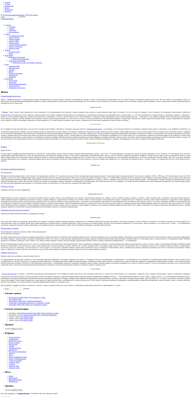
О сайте (7, 4)
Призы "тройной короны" (17, 359)
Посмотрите (9, 9)
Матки (11, 54)
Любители (12, 77)
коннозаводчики (14, 66)
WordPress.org (13, 381)
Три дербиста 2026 (15, 299)
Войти (11, 376)
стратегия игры (14, 86)
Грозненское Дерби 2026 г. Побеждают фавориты (25, 301)
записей (13, 378)
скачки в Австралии (15, 46)
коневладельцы (14, 68)
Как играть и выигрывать (17, 352)
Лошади (7, 50)
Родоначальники (14, 52)
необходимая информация (17, 84)
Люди (7, 64)
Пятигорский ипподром (21, 59)
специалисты (13, 75)
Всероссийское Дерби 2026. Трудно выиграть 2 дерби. (27, 297)
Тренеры (12, 70)
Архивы (7, 329)
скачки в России (14, 37)
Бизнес (7, 8)
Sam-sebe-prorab (7, 396)
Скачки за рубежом (15, 360)
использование (14, 32)
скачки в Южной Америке (18, 45)
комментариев (15, 380)
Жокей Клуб (13, 350)
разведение (12, 30)
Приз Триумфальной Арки (18, 357)
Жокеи (11, 71)
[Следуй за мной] (31, 15)
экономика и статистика (17, 88)
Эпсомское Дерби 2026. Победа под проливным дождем (28, 305)
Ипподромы (9, 55)
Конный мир (9, 6)
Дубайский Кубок (15, 348)
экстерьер (12, 27)
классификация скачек (16, 36)
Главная (7, 2)
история (11, 28)
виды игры (12, 82)
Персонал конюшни (15, 73)
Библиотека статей (15, 341)
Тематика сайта (14, 366)
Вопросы (8, 11)
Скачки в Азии (14, 43)
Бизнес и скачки (14, 343)
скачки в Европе (14, 39)
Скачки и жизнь (14, 362)
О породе (8, 25)
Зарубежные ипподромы (17, 61)
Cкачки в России (14, 337)
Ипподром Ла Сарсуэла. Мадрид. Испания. (27, 63)
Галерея (11, 346)
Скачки (7, 34)
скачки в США (14, 41)
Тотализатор (9, 79)
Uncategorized (13, 339)
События (12, 364)
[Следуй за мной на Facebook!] (14, 15)
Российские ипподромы (17, 57)
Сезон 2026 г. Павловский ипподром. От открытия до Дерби (29, 303)
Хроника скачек (14, 368)
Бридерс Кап (13, 344)
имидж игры (13, 80)
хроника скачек (14, 48)
